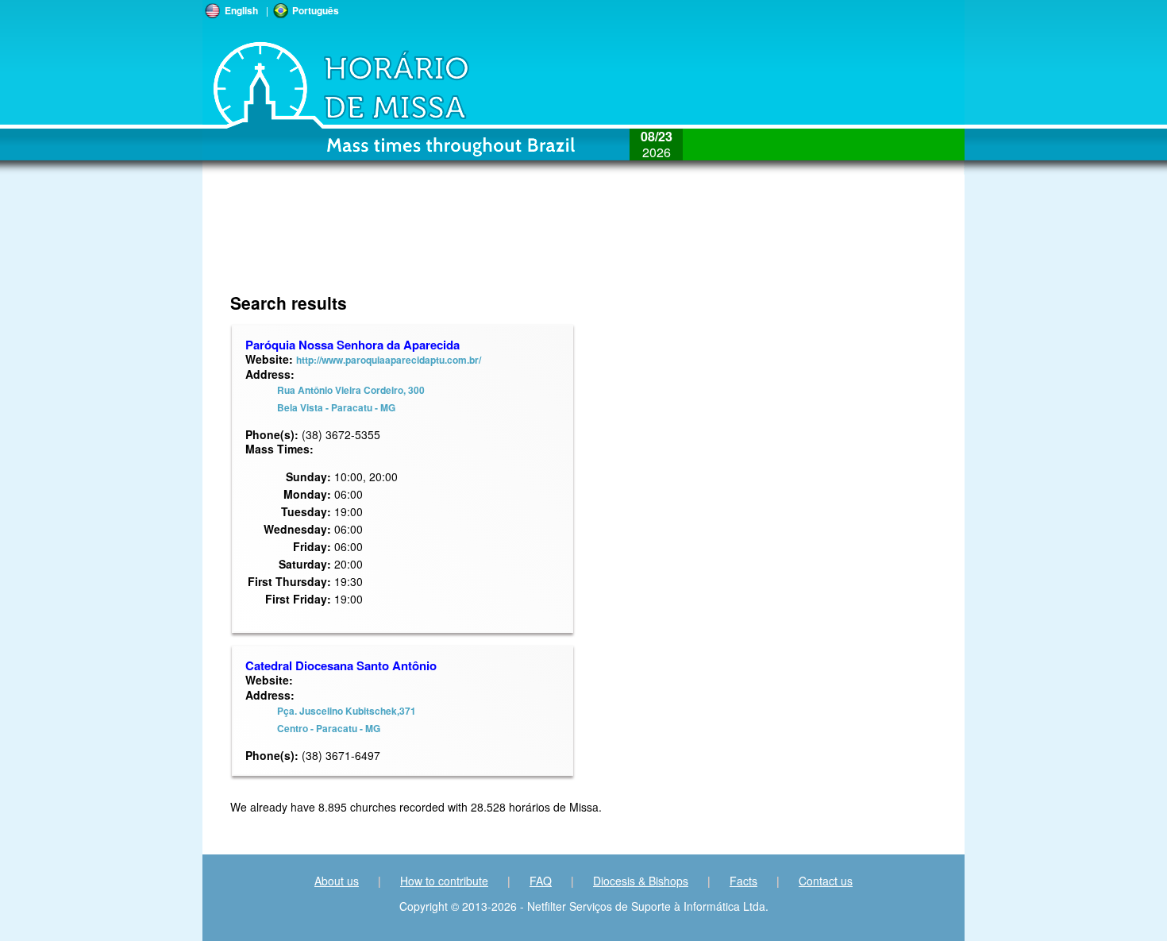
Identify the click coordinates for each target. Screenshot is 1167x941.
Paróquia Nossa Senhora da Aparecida (352, 344)
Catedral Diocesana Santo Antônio (341, 665)
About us (336, 881)
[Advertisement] (477, 242)
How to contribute (444, 881)
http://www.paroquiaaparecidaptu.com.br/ (388, 360)
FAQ (541, 881)
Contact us (826, 881)
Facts (743, 881)
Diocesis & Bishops (640, 881)
